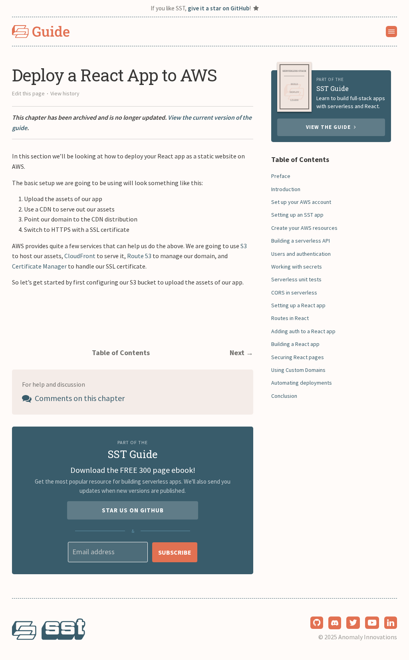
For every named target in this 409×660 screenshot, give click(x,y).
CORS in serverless (294, 292)
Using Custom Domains (298, 369)
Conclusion (284, 395)
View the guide (330, 127)
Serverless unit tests (296, 279)
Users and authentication (301, 253)
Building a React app (295, 344)
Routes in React (290, 318)
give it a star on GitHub (218, 8)
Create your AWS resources (304, 227)
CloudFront (79, 256)
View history (64, 93)
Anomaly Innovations (367, 637)
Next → (241, 352)
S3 (243, 246)
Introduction (285, 189)
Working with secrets (296, 266)
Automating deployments (301, 382)
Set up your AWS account (301, 202)
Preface (280, 176)
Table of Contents (121, 352)
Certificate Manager (39, 266)
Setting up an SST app (297, 214)
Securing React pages (297, 357)
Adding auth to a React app (303, 331)
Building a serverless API (300, 240)
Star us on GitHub (133, 510)
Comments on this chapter (79, 398)
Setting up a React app (298, 305)
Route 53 (139, 256)
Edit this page (28, 93)
